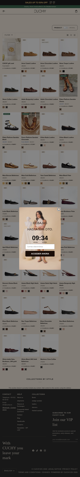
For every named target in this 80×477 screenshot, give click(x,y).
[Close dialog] (58, 209)
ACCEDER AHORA (40, 254)
